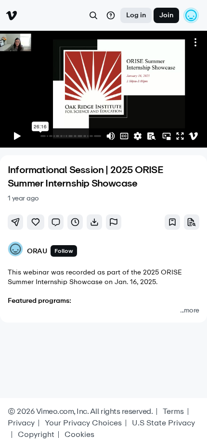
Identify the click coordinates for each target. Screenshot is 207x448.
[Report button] (113, 222)
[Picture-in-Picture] (166, 136)
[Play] (17, 136)
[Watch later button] (75, 222)
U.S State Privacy (163, 423)
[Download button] (94, 222)
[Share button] (15, 222)
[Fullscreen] (180, 136)
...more (189, 310)
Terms (173, 411)
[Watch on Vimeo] (193, 136)
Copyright (36, 434)
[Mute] (110, 136)
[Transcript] (151, 136)
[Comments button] (56, 222)
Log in (136, 15)
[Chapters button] (172, 222)
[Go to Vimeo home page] (11, 15)
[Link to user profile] (15, 250)
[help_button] (110, 15)
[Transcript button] (191, 222)
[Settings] (137, 136)
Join (166, 15)
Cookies (79, 434)
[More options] (195, 42)
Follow (63, 251)
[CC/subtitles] (124, 136)
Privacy (21, 423)
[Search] (93, 15)
